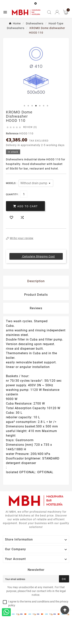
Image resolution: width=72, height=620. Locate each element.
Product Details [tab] (36, 294)
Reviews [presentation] (36, 308)
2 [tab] (28, 106)
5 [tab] (40, 106)
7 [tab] (48, 106)
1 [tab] (24, 106)
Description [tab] (36, 281)
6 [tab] (44, 106)
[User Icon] (57, 12)
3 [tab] (32, 106)
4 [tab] (36, 106)
